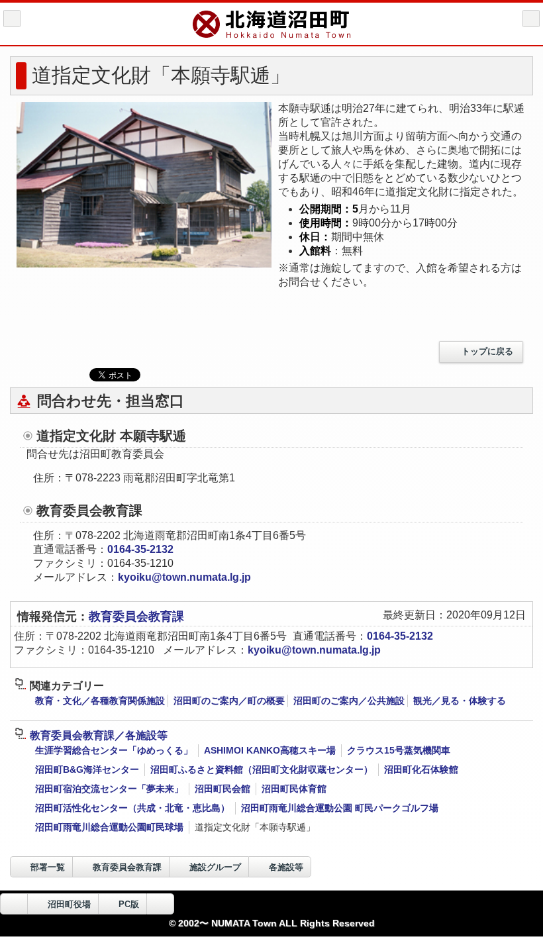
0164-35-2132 (140, 549)
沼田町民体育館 (294, 788)
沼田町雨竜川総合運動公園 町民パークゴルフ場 (339, 808)
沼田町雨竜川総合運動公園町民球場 (109, 827)
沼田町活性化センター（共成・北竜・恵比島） (132, 808)
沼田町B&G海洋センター (87, 769)
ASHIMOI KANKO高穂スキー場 (270, 750)
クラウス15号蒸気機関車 (398, 750)
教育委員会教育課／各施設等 (99, 735)
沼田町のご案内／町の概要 (229, 700)
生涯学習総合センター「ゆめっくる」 (114, 750)
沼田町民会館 (222, 788)
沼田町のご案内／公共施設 (349, 700)
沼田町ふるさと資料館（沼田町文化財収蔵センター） (261, 769)
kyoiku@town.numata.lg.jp (184, 577)
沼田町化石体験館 (421, 769)
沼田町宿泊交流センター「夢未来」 (109, 788)
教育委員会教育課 (136, 616)
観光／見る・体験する (459, 700)
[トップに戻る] (160, 903)
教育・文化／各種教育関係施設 (100, 700)
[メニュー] (531, 18)
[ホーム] (12, 18)
